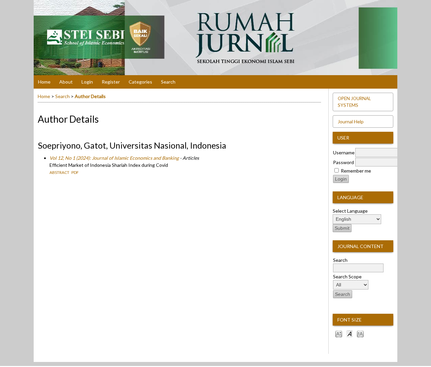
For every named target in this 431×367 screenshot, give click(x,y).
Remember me (356, 171)
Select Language (350, 211)
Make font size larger (360, 333)
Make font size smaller (338, 333)
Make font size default (349, 333)
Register (111, 82)
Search (168, 82)
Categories (140, 82)
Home (44, 82)
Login (87, 82)
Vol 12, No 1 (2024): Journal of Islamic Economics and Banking (114, 158)
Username (344, 152)
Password (343, 162)
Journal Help (351, 121)
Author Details (90, 96)
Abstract (59, 172)
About (66, 82)
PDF (75, 172)
